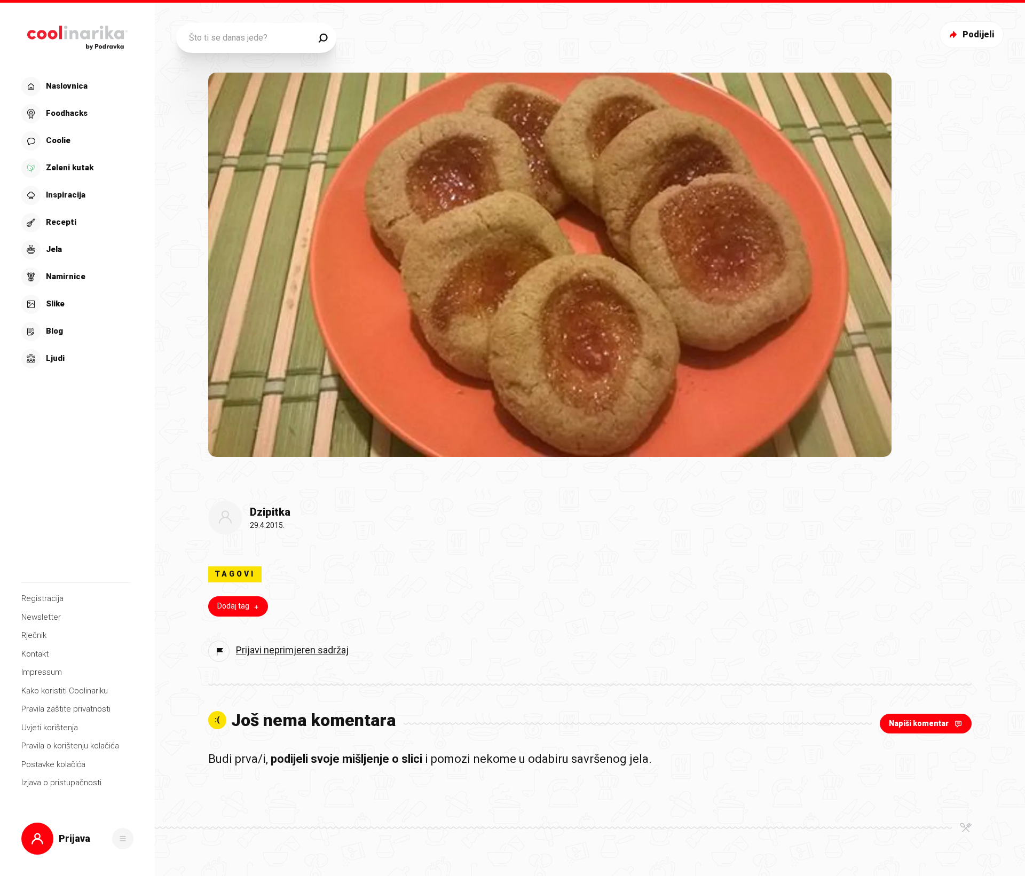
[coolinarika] (77, 35)
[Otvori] (122, 838)
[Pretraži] (323, 38)
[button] (76, 222)
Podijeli (979, 34)
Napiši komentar (919, 723)
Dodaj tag (233, 606)
